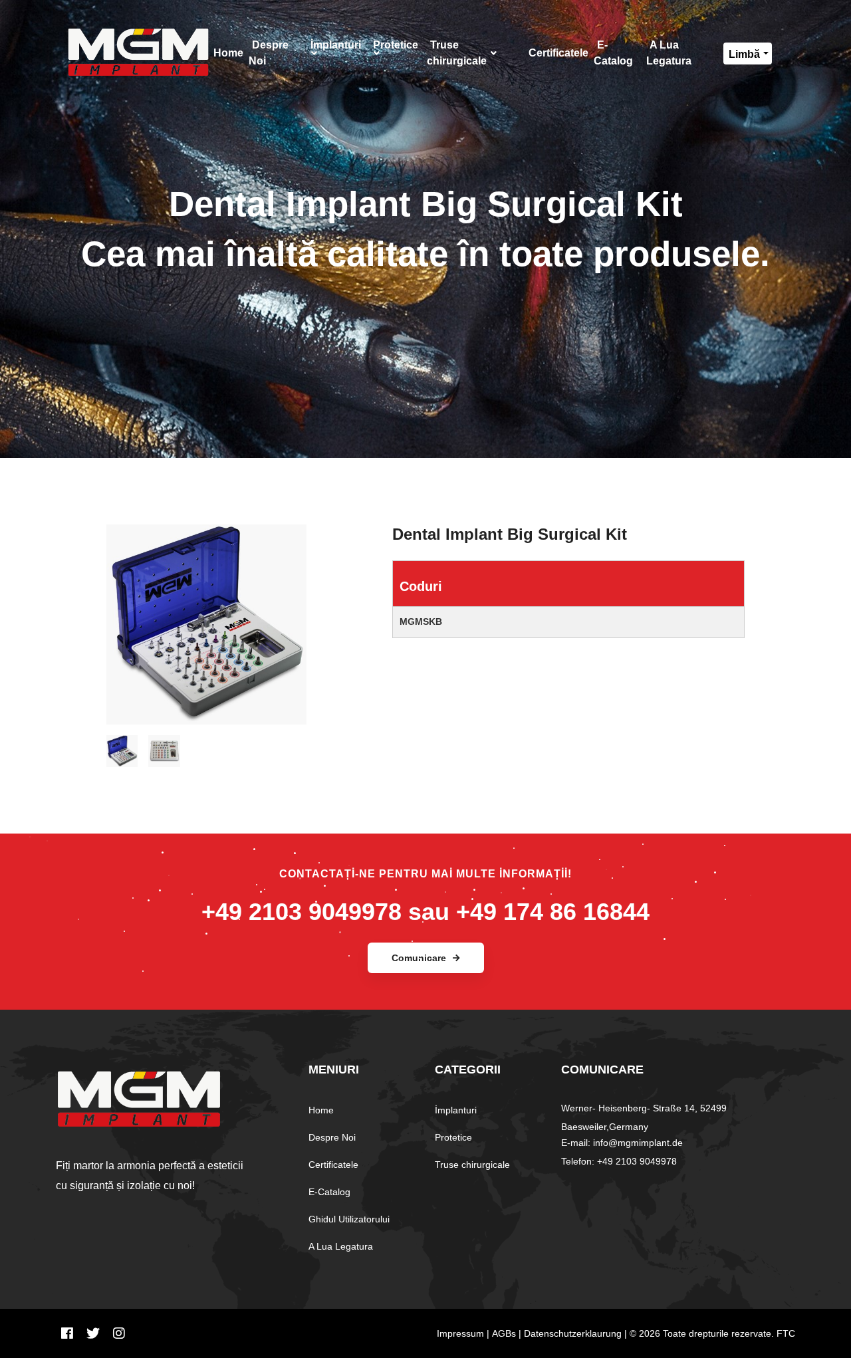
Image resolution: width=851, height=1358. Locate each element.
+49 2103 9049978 (301, 911)
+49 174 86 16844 (553, 911)
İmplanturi (456, 1110)
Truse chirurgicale (472, 1164)
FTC (786, 1333)
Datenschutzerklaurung (573, 1333)
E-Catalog (329, 1192)
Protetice (453, 1137)
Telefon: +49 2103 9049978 (619, 1161)
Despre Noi (332, 1137)
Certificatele (333, 1164)
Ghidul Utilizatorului (349, 1219)
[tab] (122, 745)
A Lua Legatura (340, 1246)
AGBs (504, 1333)
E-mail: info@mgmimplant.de (622, 1142)
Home (321, 1110)
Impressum (460, 1333)
